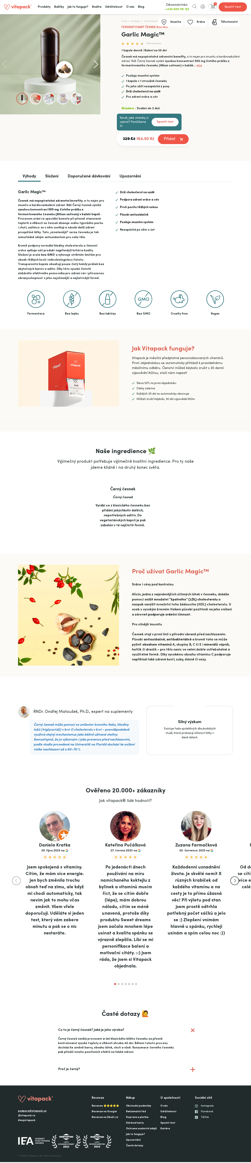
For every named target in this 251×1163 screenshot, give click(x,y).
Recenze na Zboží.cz (105, 1117)
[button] (195, 6)
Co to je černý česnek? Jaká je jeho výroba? (130, 1030)
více (199, 65)
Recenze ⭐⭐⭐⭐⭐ (105, 1106)
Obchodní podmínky (138, 1106)
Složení (51, 176)
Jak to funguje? (135, 1134)
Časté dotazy (134, 1145)
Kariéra (165, 1128)
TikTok (205, 1117)
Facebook (207, 1111)
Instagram (207, 1106)
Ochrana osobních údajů (141, 1128)
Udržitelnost (168, 1111)
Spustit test (233, 6)
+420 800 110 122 (177, 9)
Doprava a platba (137, 1117)
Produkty (135, 21)
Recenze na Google (104, 1111)
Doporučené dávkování (89, 176)
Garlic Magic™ (151, 21)
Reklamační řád (136, 1111)
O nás (164, 1106)
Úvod (124, 21)
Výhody (29, 176)
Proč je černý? (127, 1071)
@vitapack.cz (26, 1115)
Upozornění (130, 176)
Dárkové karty (135, 1123)
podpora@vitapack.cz (32, 1111)
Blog (163, 1117)
